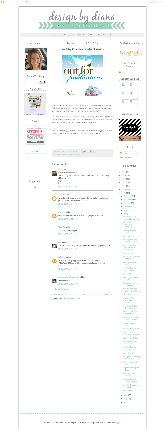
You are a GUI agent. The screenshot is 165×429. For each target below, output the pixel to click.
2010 (124, 189)
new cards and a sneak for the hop (131, 218)
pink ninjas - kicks (130, 338)
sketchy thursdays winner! (130, 231)
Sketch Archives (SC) (85, 35)
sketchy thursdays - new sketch (131, 263)
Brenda (60, 169)
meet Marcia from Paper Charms (130, 313)
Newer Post (57, 294)
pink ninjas (62, 155)
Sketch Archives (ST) (105, 35)
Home (54, 35)
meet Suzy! (127, 236)
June (126, 395)
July (125, 214)
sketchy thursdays (73, 155)
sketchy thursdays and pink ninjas (130, 241)
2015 (124, 172)
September (128, 207)
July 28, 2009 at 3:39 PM (67, 249)
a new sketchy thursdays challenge (128, 300)
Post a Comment (61, 289)
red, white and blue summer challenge (131, 333)
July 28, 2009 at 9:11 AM (67, 204)
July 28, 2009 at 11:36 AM (68, 219)
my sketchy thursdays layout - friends (131, 318)
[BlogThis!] (86, 151)
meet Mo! (127, 274)
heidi (59, 242)
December (128, 196)
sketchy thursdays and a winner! (130, 269)
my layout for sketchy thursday (131, 357)
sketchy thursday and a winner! (131, 386)
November (128, 200)
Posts (124, 153)
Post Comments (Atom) (72, 299)
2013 (124, 179)
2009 (124, 193)
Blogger (117, 422)
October (127, 203)
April (126, 402)
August (127, 210)
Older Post (108, 294)
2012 (124, 182)
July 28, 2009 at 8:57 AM (67, 186)
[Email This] (83, 151)
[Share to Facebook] (91, 151)
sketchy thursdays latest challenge (130, 380)
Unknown (61, 194)
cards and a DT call (130, 294)
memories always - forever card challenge (130, 247)
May (126, 399)
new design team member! (130, 374)
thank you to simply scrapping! (131, 284)
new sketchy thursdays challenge (128, 224)
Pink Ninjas (67, 117)
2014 (124, 175)
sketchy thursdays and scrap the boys (131, 290)
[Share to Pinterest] (93, 151)
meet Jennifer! (128, 353)
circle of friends (129, 253)
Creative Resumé (67, 35)
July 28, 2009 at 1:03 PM (67, 234)
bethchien (61, 257)
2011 (124, 186)
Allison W (61, 227)
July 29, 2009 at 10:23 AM (68, 284)
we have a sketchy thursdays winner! (131, 307)
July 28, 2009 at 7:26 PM (67, 269)
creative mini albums (131, 329)
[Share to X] (88, 151)
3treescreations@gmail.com (68, 277)
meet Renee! (128, 391)
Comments (126, 158)
